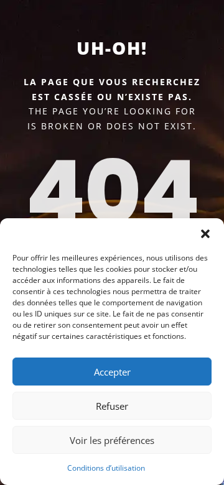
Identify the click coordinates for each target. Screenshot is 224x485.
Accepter (112, 372)
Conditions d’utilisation (106, 468)
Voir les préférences (112, 440)
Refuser (112, 406)
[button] (205, 234)
